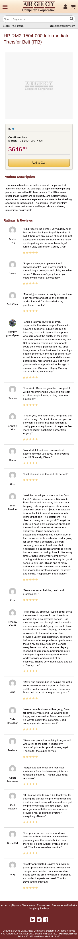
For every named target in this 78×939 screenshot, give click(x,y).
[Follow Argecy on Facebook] (45, 920)
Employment (43, 905)
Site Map (44, 908)
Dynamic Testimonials (23, 905)
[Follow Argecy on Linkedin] (32, 920)
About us (6, 905)
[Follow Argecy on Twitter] (39, 920)
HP (13, 128)
